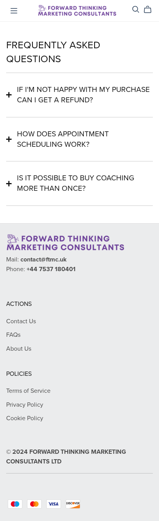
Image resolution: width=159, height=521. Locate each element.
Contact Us (21, 321)
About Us (18, 349)
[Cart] (151, 10)
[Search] (135, 9)
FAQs (13, 335)
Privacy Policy (24, 405)
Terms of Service (28, 391)
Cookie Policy (24, 418)
